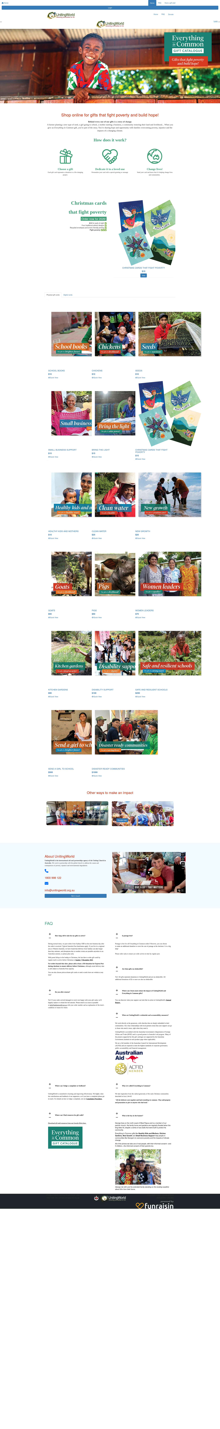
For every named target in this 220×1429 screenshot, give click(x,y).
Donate (170, 14)
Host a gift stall (170, 3)
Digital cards (67, 295)
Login (110, 8)
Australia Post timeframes (75, 946)
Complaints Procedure (94, 1099)
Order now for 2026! (93, 219)
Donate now (122, 820)
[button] (143, 813)
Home (152, 3)
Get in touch (75, 896)
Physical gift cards (53, 295)
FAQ (159, 3)
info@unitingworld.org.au (89, 819)
